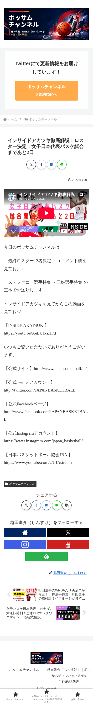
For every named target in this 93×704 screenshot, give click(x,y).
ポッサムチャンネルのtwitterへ (46, 90)
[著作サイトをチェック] (25, 532)
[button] (67, 505)
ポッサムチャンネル (22, 483)
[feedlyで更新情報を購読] (46, 556)
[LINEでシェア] (62, 164)
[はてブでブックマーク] (51, 164)
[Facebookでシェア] (41, 164)
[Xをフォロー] (68, 532)
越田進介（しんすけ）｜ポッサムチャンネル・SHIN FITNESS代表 (69, 675)
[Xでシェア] (31, 164)
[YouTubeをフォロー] (68, 544)
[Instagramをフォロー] (25, 544)
